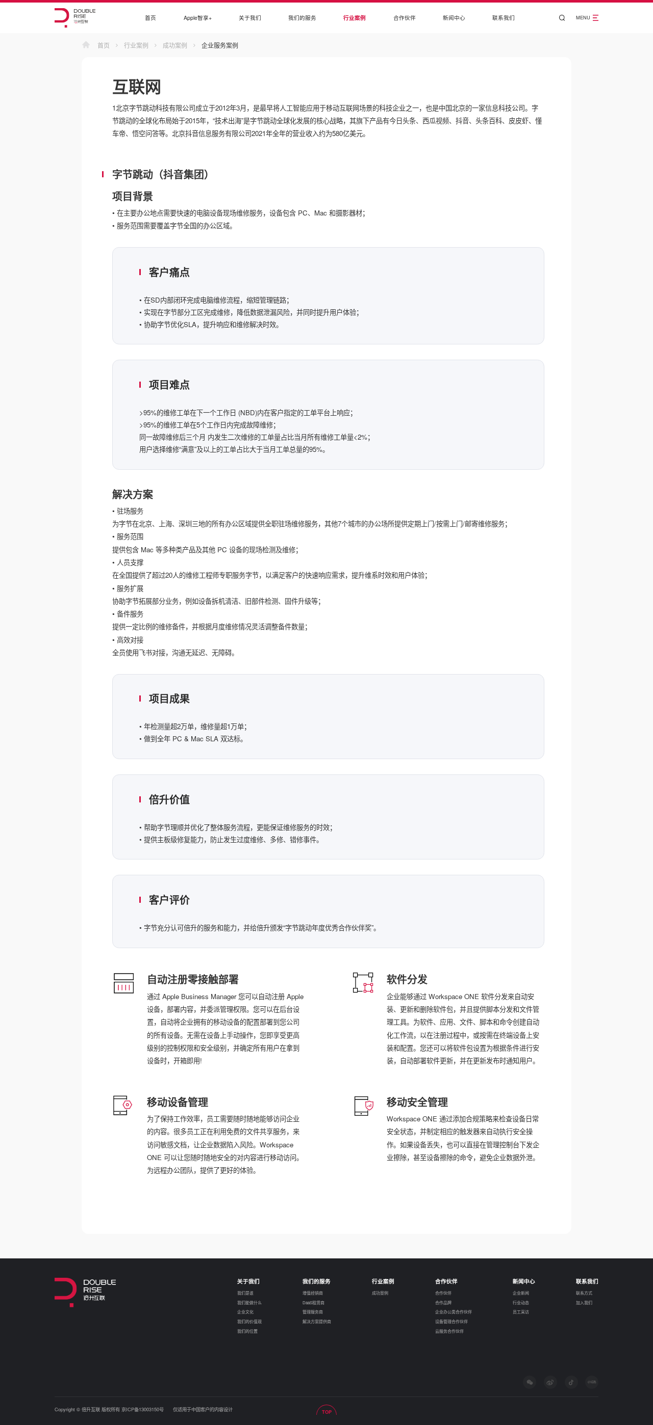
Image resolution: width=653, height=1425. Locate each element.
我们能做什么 (249, 1302)
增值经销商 (313, 1293)
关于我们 (250, 17)
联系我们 (503, 17)
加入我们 (584, 1302)
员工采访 (521, 1311)
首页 (150, 17)
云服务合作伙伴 (449, 1331)
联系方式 (584, 1293)
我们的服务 (302, 17)
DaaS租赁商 (313, 1302)
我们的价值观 (249, 1321)
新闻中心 (454, 17)
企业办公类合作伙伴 (453, 1311)
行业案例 (354, 17)
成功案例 (175, 45)
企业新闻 (521, 1293)
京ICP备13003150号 (142, 1409)
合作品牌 (443, 1302)
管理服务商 (313, 1311)
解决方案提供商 (317, 1321)
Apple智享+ (198, 17)
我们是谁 (245, 1293)
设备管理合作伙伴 (451, 1321)
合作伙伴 (404, 17)
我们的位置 (247, 1331)
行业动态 (521, 1302)
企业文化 (245, 1311)
